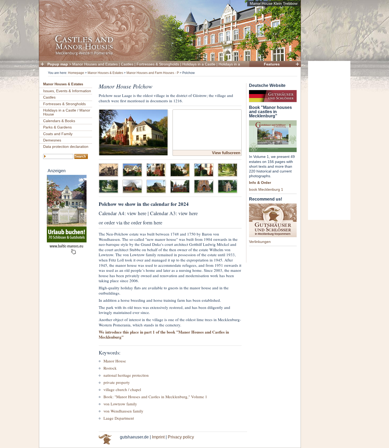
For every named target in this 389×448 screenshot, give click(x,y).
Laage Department (118, 418)
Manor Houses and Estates (95, 64)
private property (116, 382)
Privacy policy (181, 437)
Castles (127, 64)
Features (272, 64)
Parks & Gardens (57, 127)
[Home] (168, 54)
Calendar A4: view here (122, 213)
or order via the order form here (130, 222)
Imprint (158, 437)
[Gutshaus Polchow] (133, 132)
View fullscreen (226, 152)
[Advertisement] (329, 140)
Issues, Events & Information (67, 91)
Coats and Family (58, 134)
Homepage (76, 73)
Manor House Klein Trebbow (273, 3)
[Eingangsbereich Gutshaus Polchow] (156, 169)
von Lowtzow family (120, 403)
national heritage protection (126, 375)
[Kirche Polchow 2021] (180, 186)
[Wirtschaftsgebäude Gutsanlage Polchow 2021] (132, 186)
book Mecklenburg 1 (266, 189)
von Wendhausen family (123, 411)
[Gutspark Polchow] (227, 169)
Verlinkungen (260, 241)
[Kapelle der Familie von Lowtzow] (227, 186)
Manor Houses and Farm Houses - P (152, 73)
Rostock (110, 368)
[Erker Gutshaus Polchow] (204, 169)
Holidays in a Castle (198, 64)
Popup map (57, 64)
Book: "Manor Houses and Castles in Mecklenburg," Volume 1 (155, 396)
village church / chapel (122, 389)
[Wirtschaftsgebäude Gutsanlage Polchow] (156, 186)
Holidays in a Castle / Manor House (66, 112)
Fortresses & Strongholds (158, 64)
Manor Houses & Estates (105, 73)
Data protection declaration (65, 146)
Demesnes (52, 140)
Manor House (114, 360)
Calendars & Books (59, 121)
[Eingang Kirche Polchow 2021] (204, 186)
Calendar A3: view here (174, 213)
